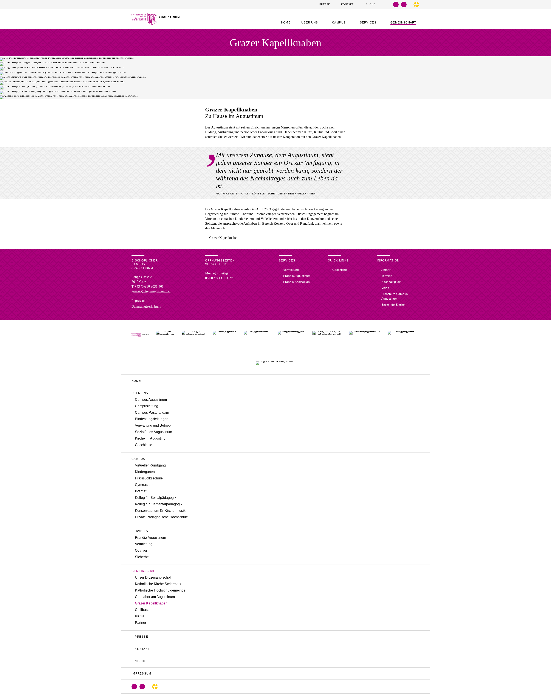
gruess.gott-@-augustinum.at (151, 291)
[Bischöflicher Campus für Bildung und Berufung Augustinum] (140, 335)
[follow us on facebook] (396, 4)
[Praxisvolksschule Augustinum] (194, 335)
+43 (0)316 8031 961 (149, 286)
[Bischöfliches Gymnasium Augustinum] (257, 335)
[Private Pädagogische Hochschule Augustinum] (403, 335)
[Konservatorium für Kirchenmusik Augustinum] (365, 335)
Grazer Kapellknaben (223, 237)
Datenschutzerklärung (146, 306)
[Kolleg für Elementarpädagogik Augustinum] (327, 335)
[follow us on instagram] (404, 4)
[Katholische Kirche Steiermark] (416, 4)
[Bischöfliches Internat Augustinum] (225, 335)
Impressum (139, 300)
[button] (311, 22)
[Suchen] (364, 4)
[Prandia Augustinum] (276, 362)
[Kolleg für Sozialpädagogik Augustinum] (292, 335)
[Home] (156, 22)
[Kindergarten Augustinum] (165, 335)
